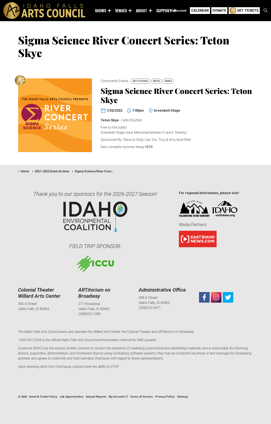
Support (163, 10)
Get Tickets (248, 10)
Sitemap (182, 396)
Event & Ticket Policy (43, 396)
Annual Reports (96, 396)
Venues (121, 10)
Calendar (200, 10)
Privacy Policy (165, 396)
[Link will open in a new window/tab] (204, 297)
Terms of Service (141, 396)
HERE (149, 147)
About (141, 10)
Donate (219, 10)
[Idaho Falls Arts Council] (44, 10)
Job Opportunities (71, 396)
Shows (100, 10)
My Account (178, 10)
